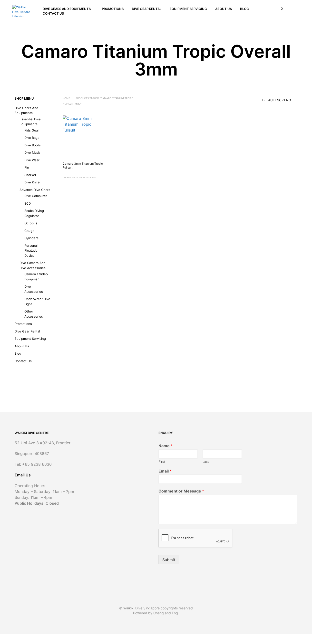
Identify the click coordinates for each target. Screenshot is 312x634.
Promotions (113, 9)
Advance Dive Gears (35, 190)
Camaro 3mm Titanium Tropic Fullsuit (83, 166)
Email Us (23, 475)
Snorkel (30, 175)
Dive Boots (32, 145)
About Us (223, 9)
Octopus (30, 223)
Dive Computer (35, 196)
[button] (279, 8)
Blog (244, 9)
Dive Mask (32, 152)
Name (165, 445)
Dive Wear (31, 160)
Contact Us (53, 13)
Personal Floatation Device (31, 250)
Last (206, 462)
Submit (168, 559)
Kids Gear (31, 130)
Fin (26, 167)
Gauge (29, 231)
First (161, 462)
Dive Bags (31, 138)
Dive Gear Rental (146, 9)
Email (165, 471)
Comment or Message (181, 491)
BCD (27, 203)
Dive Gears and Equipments (67, 9)
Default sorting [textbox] (276, 100)
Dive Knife (32, 182)
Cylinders (31, 238)
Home (66, 98)
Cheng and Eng (165, 613)
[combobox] (269, 98)
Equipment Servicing (188, 9)
